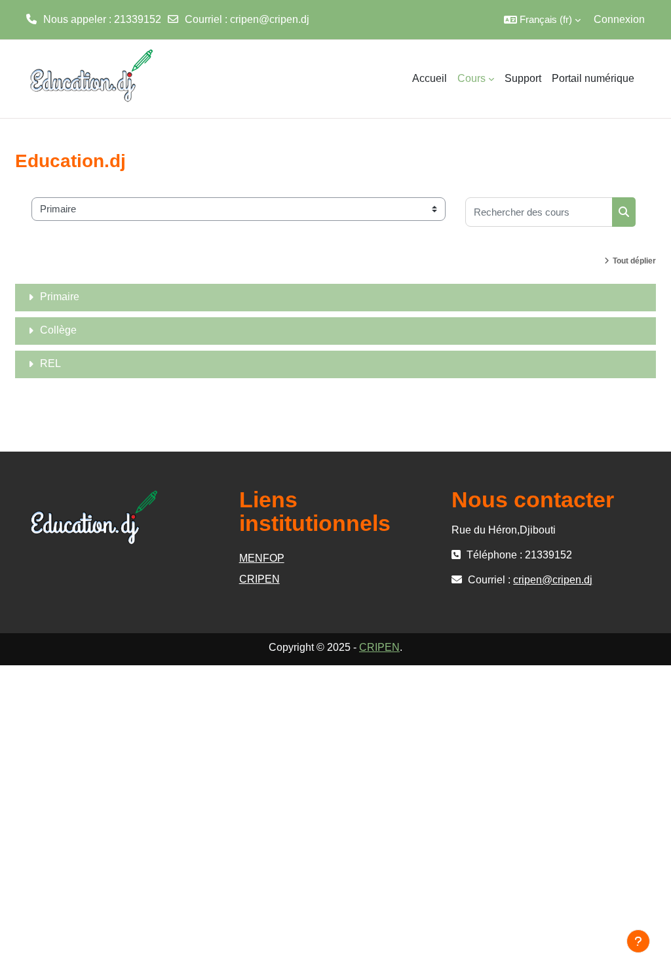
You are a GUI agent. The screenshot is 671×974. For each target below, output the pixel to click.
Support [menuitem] (523, 78)
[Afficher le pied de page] (638, 941)
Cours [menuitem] (471, 78)
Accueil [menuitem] (429, 78)
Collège (58, 330)
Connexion (619, 19)
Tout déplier (634, 260)
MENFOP (261, 558)
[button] (542, 19)
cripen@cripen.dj (269, 19)
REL (50, 363)
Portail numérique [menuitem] (593, 78)
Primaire (59, 296)
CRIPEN (259, 579)
